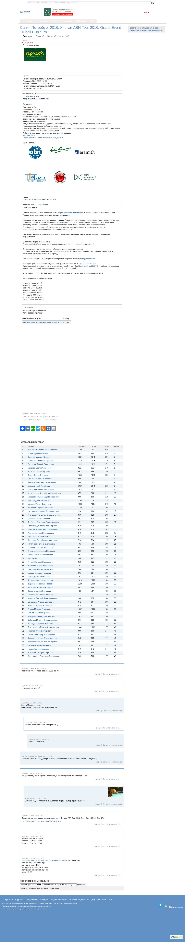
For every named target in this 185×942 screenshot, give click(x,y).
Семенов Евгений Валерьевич (41, 547)
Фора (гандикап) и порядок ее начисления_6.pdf (42, 322)
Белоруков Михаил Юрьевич (40, 624)
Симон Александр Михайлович (41, 634)
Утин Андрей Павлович (38, 453)
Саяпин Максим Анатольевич (40, 555)
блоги (139, 28)
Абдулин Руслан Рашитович (40, 605)
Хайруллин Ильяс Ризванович (41, 490)
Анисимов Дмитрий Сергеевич (41, 652)
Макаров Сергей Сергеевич (39, 468)
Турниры (42, 21)
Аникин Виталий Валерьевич (40, 562)
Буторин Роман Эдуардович (40, 504)
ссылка (97, 674)
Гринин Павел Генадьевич (39, 518)
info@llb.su (58, 903)
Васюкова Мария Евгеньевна (40, 566)
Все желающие (34, 419)
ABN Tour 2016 (29, 135)
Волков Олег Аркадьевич (39, 471)
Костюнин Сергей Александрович (42, 540)
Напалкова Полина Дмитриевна (41, 544)
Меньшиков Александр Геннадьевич (43, 497)
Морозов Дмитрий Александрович (42, 598)
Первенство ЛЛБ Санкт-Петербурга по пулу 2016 (43, 138)
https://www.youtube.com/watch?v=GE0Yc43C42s (41, 821)
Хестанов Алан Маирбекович (40, 580)
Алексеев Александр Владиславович (44, 515)
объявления (134, 30)
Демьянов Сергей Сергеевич (40, 508)
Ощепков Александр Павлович (41, 551)
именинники (157, 30)
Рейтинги (55, 21)
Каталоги (68, 21)
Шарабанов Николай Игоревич (41, 584)
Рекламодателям (70, 903)
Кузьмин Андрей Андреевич (40, 479)
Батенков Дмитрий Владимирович (42, 526)
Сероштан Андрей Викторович (41, 464)
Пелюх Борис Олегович (32, 200)
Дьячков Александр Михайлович (42, 482)
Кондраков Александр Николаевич (43, 529)
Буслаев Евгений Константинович (42, 450)
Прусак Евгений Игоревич (39, 649)
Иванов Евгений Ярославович (41, 533)
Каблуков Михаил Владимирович (42, 620)
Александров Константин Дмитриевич (44, 493)
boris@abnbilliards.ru (31, 230)
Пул (24, 419)
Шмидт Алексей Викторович (40, 591)
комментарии (145, 30)
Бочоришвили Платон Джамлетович (43, 627)
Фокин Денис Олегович (38, 475)
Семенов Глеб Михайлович (39, 486)
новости (132, 28)
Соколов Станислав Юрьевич (40, 461)
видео (155, 28)
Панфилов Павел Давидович (40, 569)
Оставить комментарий (32, 417)
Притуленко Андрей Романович (41, 595)
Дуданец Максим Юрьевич (39, 457)
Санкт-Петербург (50, 419)
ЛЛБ (92, 21)
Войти (146, 13)
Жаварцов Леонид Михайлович (41, 616)
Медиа (30, 21)
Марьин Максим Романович (40, 573)
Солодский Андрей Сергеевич (41, 602)
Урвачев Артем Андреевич (39, 645)
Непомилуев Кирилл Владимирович (43, 511)
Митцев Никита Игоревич (38, 613)
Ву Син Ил (33, 558)
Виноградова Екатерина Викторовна (43, 656)
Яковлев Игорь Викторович (39, 631)
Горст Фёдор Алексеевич (39, 500)
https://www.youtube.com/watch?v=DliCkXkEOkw (41, 860)
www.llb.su (34, 903)
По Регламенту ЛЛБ (31, 97)
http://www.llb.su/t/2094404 (88, 266)
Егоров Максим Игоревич (39, 609)
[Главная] (25, 12)
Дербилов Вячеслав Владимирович (43, 522)
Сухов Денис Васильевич (39, 577)
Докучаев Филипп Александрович (42, 642)
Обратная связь (46, 903)
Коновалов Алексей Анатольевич (42, 638)
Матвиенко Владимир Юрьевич (41, 537)
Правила (81, 21)
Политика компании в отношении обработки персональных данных (26, 906)
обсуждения (147, 28)
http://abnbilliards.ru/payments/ (70, 213)
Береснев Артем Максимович (40, 587)
